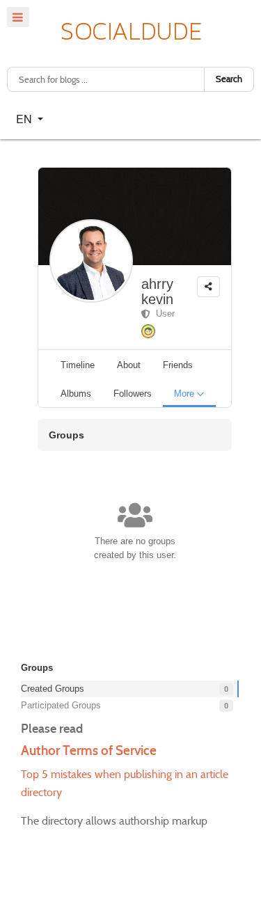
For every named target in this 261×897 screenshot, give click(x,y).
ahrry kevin (157, 291)
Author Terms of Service (89, 751)
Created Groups (52, 688)
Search (229, 79)
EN (25, 119)
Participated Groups (61, 705)
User (162, 313)
